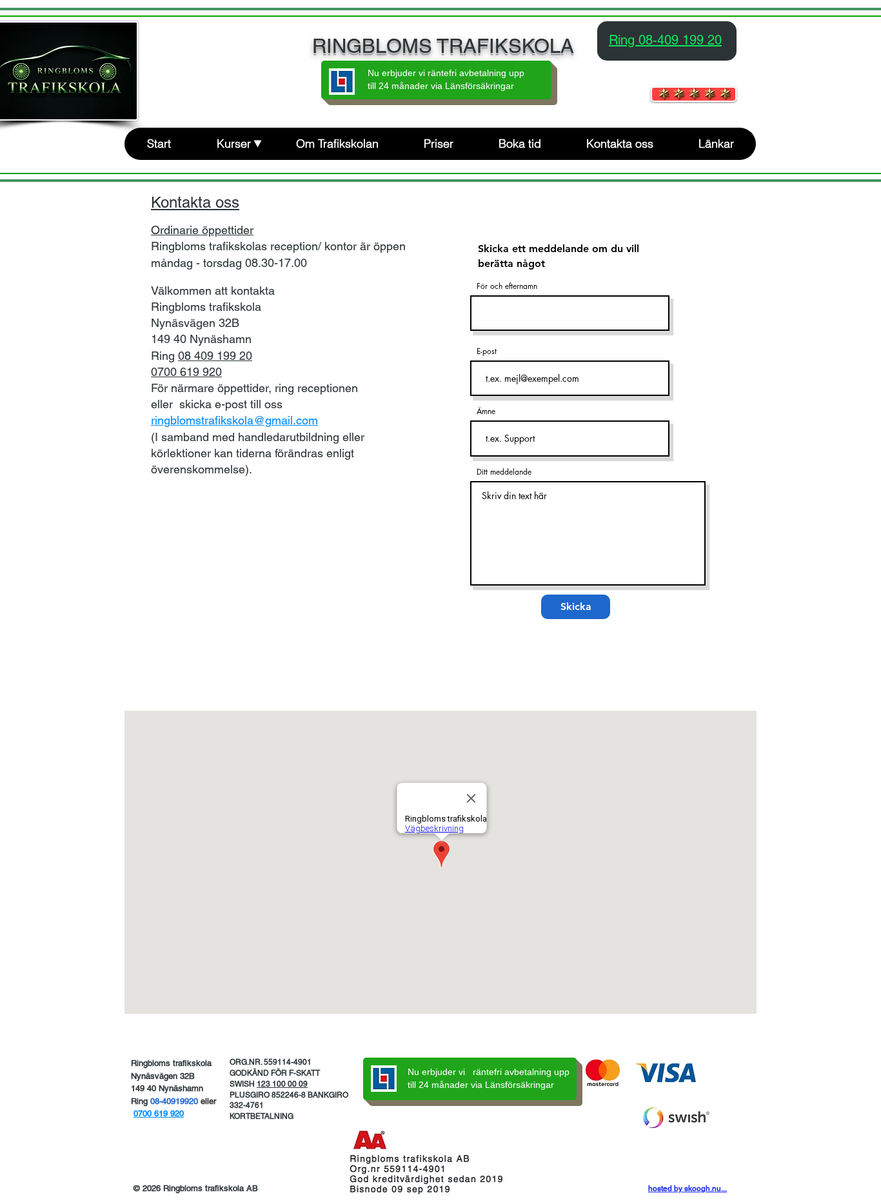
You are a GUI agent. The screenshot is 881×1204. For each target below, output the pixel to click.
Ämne (486, 411)
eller (208, 1101)
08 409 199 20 (215, 355)
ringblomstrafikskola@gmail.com (234, 420)
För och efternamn (507, 286)
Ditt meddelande (504, 472)
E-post (487, 351)
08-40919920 (175, 1101)
